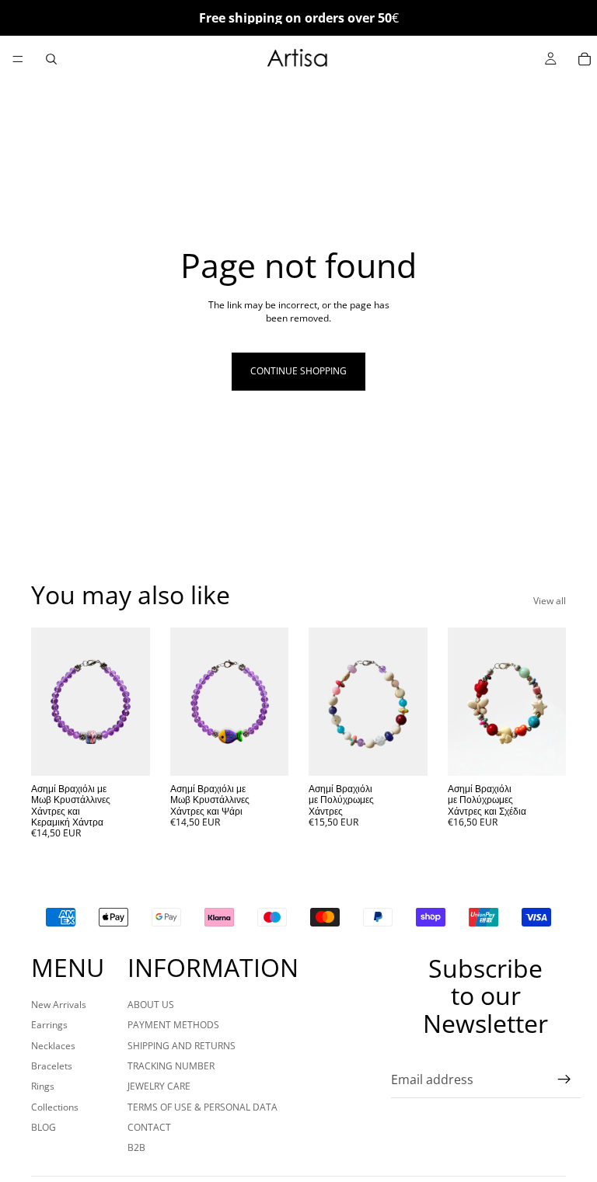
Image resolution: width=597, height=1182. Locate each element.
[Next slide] (133, 701)
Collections (55, 1107)
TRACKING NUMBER (171, 1065)
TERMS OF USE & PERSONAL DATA (202, 1107)
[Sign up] (564, 1079)
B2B (136, 1147)
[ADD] (126, 752)
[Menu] (18, 59)
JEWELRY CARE (158, 1086)
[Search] (51, 59)
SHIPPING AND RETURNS (181, 1045)
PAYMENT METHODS (173, 1024)
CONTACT (149, 1127)
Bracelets (51, 1065)
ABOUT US (150, 1004)
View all (549, 601)
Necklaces (53, 1045)
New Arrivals (58, 1004)
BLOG (43, 1127)
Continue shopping (298, 370)
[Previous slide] (48, 701)
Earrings (49, 1024)
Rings (42, 1086)
